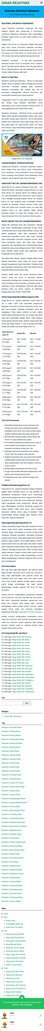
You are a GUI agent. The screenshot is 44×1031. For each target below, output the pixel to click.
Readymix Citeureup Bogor (11, 775)
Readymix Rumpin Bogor (11, 854)
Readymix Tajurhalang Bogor (12, 889)
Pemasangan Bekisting (14, 924)
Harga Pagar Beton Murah (15, 955)
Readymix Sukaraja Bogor (11, 878)
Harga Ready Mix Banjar (20, 640)
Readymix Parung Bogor (10, 838)
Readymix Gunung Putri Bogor (13, 783)
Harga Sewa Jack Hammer (16, 985)
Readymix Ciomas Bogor (11, 763)
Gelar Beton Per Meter (14, 927)
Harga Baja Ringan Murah (15, 938)
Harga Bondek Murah (13, 944)
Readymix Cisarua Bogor (11, 767)
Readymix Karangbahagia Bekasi (13, 799)
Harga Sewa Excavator (14, 982)
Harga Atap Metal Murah (15, 934)
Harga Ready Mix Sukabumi (22, 686)
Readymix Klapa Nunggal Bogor (13, 810)
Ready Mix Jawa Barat (13, 716)
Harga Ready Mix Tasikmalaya (23, 692)
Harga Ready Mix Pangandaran (23, 677)
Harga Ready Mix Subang (21, 683)
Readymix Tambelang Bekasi (12, 897)
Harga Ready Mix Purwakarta (22, 680)
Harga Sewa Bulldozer (14, 975)
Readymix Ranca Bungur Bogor (13, 850)
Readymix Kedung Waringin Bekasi (14, 803)
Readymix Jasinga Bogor (11, 791)
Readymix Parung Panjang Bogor (14, 842)
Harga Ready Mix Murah (14, 961)
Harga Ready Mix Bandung (21, 637)
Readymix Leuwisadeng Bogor (13, 818)
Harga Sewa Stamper (14, 992)
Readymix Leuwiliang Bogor (12, 814)
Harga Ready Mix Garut (20, 663)
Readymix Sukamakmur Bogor (13, 874)
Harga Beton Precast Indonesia (30, 612)
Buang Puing (10, 921)
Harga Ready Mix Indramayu (22, 666)
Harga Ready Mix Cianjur (21, 651)
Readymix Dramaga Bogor (11, 779)
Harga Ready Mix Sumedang (22, 689)
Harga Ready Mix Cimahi (21, 654)
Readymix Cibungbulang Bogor (13, 739)
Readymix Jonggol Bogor (11, 795)
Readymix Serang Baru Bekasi (13, 858)
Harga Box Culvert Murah (15, 948)
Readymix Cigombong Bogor (12, 743)
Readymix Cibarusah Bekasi (12, 727)
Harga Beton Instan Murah (15, 941)
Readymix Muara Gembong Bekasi (14, 826)
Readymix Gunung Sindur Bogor (13, 787)
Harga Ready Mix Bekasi (21, 643)
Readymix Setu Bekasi (10, 862)
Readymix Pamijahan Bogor (12, 834)
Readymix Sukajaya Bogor (11, 866)
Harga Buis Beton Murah (15, 951)
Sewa (6, 968)
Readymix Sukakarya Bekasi (12, 870)
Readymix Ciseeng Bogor (11, 771)
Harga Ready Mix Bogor (20, 645)
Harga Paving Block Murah (15, 958)
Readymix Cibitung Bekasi (11, 735)
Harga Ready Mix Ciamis (21, 648)
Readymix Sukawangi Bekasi (12, 886)
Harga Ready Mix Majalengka (22, 674)
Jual (5, 931)
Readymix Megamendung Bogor (13, 822)
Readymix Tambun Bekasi (11, 901)
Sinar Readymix (15, 3)
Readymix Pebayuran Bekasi (12, 846)
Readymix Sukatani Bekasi (11, 881)
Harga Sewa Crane (13, 978)
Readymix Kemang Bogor (11, 806)
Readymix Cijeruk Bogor (10, 751)
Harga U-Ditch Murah (13, 965)
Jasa (5, 917)
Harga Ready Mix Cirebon (21, 657)
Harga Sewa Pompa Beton (16, 989)
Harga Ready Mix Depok (21, 660)
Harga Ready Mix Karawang (22, 669)
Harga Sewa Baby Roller (15, 972)
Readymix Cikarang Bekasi (11, 755)
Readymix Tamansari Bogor (12, 893)
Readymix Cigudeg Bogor (11, 747)
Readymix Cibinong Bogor (11, 731)
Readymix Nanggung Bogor (12, 830)
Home (11, 14)
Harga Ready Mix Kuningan (22, 671)
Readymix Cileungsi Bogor (11, 759)
